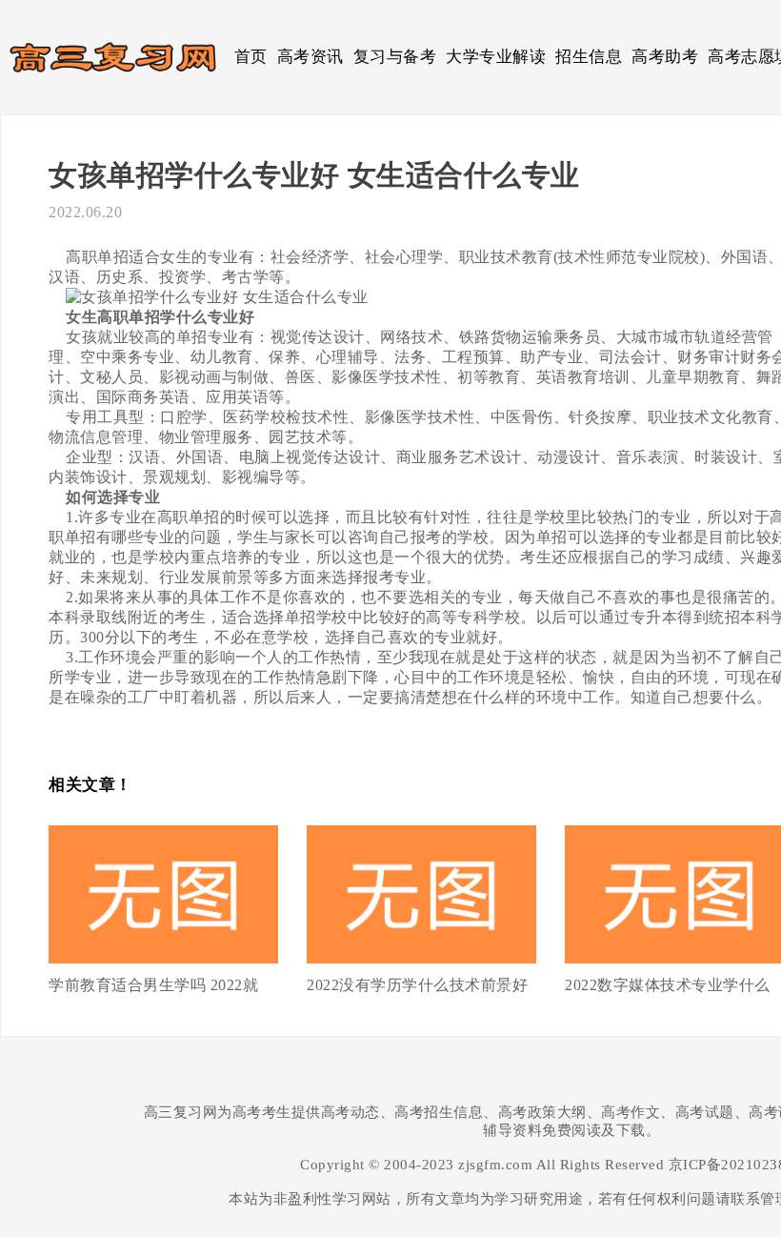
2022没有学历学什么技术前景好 (417, 985)
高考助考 (664, 57)
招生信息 (588, 57)
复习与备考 (395, 57)
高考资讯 (310, 57)
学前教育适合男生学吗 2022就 (153, 985)
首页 (251, 57)
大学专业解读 (496, 57)
